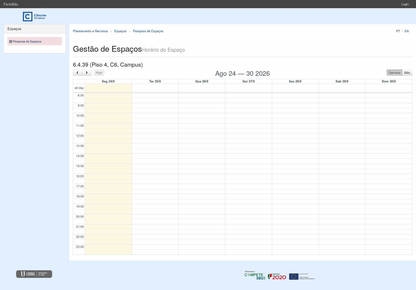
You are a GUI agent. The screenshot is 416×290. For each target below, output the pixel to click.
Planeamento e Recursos (90, 31)
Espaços (120, 31)
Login (405, 4)
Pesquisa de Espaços (148, 31)
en (407, 31)
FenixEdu (11, 4)
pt (398, 31)
